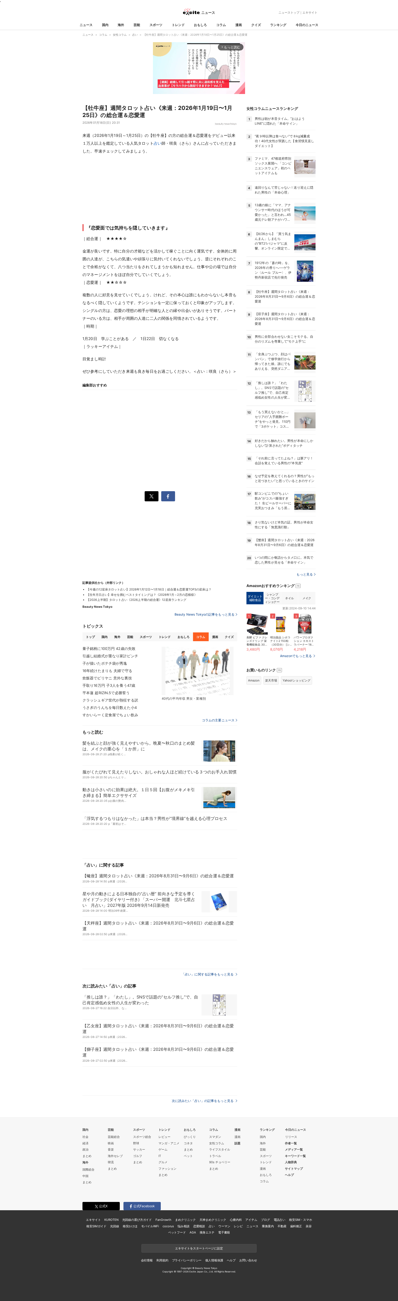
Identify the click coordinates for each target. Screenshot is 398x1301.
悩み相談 (183, 1226)
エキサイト (309, 12)
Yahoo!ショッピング (296, 680)
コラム (221, 25)
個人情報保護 (214, 1260)
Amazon (254, 680)
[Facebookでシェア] (168, 496)
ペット (188, 1156)
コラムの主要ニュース (218, 720)
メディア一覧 (294, 1149)
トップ (90, 637)
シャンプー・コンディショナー (272, 598)
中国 (85, 1176)
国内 (105, 25)
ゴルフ (137, 1156)
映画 (111, 1143)
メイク (306, 598)
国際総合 (88, 1169)
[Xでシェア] (151, 496)
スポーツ (155, 25)
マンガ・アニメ (168, 1143)
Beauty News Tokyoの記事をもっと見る (204, 614)
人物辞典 (291, 1162)
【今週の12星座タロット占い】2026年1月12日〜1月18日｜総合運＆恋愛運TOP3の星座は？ (149, 589)
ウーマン (224, 1226)
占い (157, 143)
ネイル (289, 598)
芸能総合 (114, 1137)
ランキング (278, 25)
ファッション (167, 1168)
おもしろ (200, 25)
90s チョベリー (219, 1162)
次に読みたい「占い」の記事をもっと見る (203, 1101)
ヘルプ (289, 1175)
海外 (121, 25)
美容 (309, 1226)
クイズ (256, 25)
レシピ (238, 1226)
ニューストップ (288, 12)
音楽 (111, 1149)
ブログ (265, 1220)
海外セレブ (115, 1156)
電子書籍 (224, 1232)
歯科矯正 (296, 1226)
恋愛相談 (199, 1226)
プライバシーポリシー (187, 1260)
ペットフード (177, 1232)
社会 (85, 1137)
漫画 (238, 25)
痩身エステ (207, 1232)
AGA (193, 1232)
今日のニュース (307, 25)
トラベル (215, 1156)
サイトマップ (294, 1168)
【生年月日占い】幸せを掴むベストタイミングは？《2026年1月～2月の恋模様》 (142, 594)
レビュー (164, 1137)
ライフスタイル (219, 1149)
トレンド (178, 25)
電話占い (279, 1220)
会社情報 (147, 1260)
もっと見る (304, 574)
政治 (85, 1149)
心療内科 (236, 1220)
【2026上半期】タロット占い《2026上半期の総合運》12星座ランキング (136, 600)
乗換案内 (268, 1226)
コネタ (188, 1143)
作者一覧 (291, 1143)
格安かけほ (130, 1226)
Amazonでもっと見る (296, 656)
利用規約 (162, 1260)
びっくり (190, 1137)
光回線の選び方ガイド (137, 1220)
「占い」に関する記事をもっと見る (207, 974)
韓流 (111, 1162)
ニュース (86, 25)
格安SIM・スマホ (300, 1220)
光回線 (114, 1226)
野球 (136, 1143)
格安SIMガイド (96, 1226)
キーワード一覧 (295, 1156)
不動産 (282, 1226)
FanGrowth (163, 1220)
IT (159, 1156)
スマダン (215, 1137)
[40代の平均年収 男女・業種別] (198, 671)
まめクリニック (185, 1220)
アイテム (251, 1220)
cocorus (168, 1226)
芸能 (137, 25)
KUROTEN (111, 1220)
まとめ (86, 1156)
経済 (85, 1143)
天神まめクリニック (212, 1220)
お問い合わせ (248, 1260)
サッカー (139, 1149)
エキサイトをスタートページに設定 (199, 1248)
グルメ (162, 1162)
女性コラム (216, 1143)
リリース (291, 1137)
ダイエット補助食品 (255, 598)
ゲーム (162, 1149)
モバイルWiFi (150, 1226)
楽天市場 (271, 680)
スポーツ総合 (142, 1137)
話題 (237, 1143)
